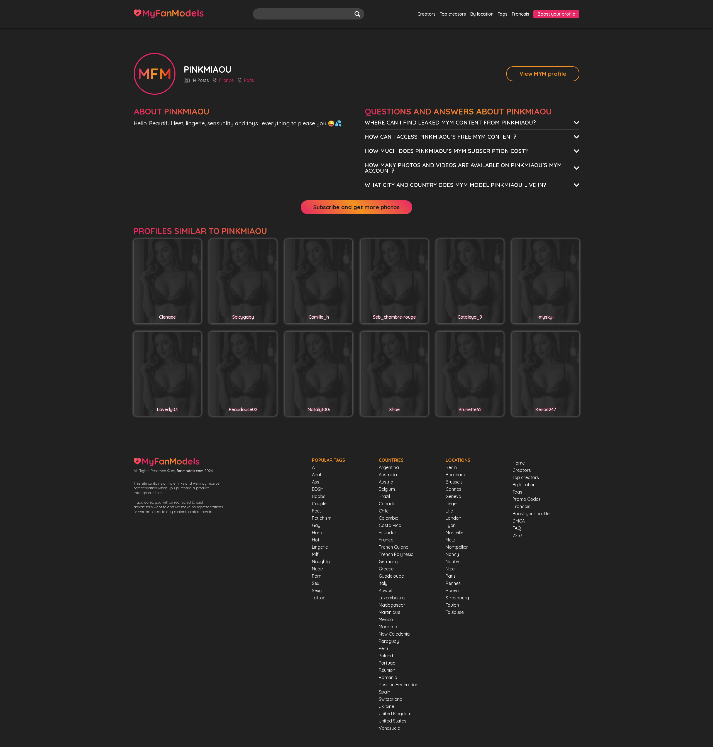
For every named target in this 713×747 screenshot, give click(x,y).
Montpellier (457, 547)
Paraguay (389, 641)
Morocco (388, 626)
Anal (316, 474)
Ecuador (387, 532)
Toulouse (455, 612)
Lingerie (320, 547)
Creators (426, 14)
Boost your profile (556, 14)
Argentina (389, 467)
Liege (451, 503)
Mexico (386, 619)
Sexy (317, 590)
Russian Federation (398, 684)
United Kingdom (395, 713)
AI (314, 467)
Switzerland (390, 699)
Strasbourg (457, 597)
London (453, 518)
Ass (315, 482)
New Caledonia (394, 634)
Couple (319, 503)
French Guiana (394, 547)
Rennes (453, 583)
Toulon (452, 605)
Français (520, 14)
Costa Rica (390, 525)
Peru (383, 648)
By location (482, 14)
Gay (316, 525)
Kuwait (386, 590)
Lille (449, 511)
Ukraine (386, 706)
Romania (388, 677)
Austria (386, 482)
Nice (450, 569)
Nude (317, 569)
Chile (384, 511)
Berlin (451, 467)
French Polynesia (396, 554)
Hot (315, 540)
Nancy (452, 554)
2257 (517, 535)
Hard (317, 532)
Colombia (389, 518)
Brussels (454, 482)
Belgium (387, 489)
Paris (249, 80)
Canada (387, 503)
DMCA (518, 521)
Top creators (453, 14)
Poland (386, 655)
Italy (383, 583)
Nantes (453, 561)
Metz (450, 540)
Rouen (452, 590)
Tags (502, 14)
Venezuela (389, 728)
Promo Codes (526, 499)
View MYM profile (542, 73)
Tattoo (319, 597)
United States (392, 721)
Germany (388, 561)
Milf (315, 554)
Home (518, 463)
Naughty (321, 561)
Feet (316, 511)
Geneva (453, 496)
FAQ (516, 528)
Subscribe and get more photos (356, 207)
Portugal (387, 663)
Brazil (384, 496)
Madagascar (392, 605)
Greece (386, 569)
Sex (315, 583)
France (226, 80)
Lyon (451, 525)
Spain (384, 692)
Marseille (454, 532)
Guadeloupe (391, 576)
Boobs (318, 496)
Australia (388, 474)
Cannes (453, 489)
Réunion (387, 670)
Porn (316, 576)
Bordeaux (456, 474)
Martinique (389, 612)
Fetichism (321, 518)
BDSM (318, 489)
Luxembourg (392, 597)
